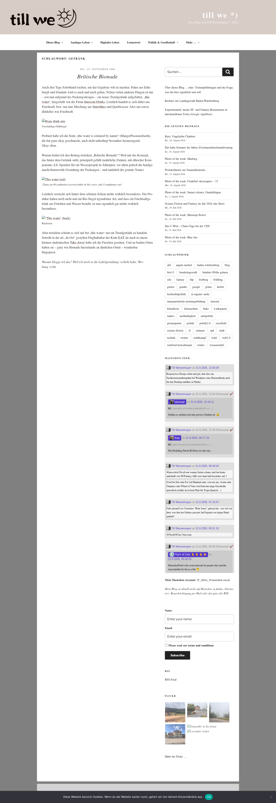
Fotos (134, 87)
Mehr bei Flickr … (176, 756)
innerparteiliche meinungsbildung (186, 301)
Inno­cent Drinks (94, 102)
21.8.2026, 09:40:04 (207, 465)
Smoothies (99, 106)
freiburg (203, 279)
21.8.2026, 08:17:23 (197, 437)
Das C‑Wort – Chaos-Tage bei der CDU (187, 226)
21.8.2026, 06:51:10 (207, 528)
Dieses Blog (53, 42)
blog (227, 265)
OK (209, 796)
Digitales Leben (109, 42)
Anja (177, 437)
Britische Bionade (97, 76)
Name (168, 610)
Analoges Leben (80, 42)
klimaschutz (191, 308)
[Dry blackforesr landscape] (175, 713)
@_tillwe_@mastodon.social (213, 580)
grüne (208, 287)
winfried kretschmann (179, 345)
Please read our (191, 645)
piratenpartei (174, 323)
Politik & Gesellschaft (161, 42)
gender (183, 287)
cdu (169, 279)
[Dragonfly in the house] (201, 726)
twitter (184, 338)
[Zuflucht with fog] (197, 710)
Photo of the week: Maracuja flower (185, 215)
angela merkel (184, 265)
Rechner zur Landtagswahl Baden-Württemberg (192, 101)
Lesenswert (133, 42)
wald (214, 338)
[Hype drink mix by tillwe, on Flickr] (53, 121)
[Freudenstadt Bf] (175, 735)
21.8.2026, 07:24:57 (207, 502)
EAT (121, 237)
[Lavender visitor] (198, 731)
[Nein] (271, 797)
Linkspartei (220, 308)
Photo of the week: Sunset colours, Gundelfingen (193, 192)
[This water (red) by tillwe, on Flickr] (53, 179)
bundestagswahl (188, 272)
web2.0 (226, 338)
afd (169, 265)
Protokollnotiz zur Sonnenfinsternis (185, 170)
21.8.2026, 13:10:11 (202, 401)
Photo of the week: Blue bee (181, 237)
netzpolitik (207, 316)
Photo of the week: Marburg (181, 159)
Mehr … (191, 42)
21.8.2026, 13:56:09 (207, 367)
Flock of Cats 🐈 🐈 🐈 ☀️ (190, 554)
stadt (221, 330)
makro (170, 316)
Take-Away (77, 242)
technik (171, 338)
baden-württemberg (208, 265)
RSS (226, 593)
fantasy (180, 279)
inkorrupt (179, 401)
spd (212, 330)
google (196, 287)
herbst (220, 287)
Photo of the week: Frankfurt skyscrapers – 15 (191, 181)
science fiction (175, 330)
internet (215, 301)
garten (170, 287)
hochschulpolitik (176, 294)
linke (206, 308)
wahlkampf (199, 338)
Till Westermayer (181, 367)
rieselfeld (221, 323)
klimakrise (173, 308)
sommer (200, 330)
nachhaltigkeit (188, 316)
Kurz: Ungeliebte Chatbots (180, 136)
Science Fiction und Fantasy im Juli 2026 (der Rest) (194, 203)
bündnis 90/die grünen (215, 272)
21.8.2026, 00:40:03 (179, 559)
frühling (218, 279)
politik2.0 (205, 323)
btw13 (170, 272)
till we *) (220, 15)
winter (200, 345)
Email (168, 628)
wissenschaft (217, 345)
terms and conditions (201, 645)
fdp (192, 279)
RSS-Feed (170, 679)
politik (190, 323)
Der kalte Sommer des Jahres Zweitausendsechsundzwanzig (199, 147)
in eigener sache (200, 294)
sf (190, 330)
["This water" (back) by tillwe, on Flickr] (56, 218)
